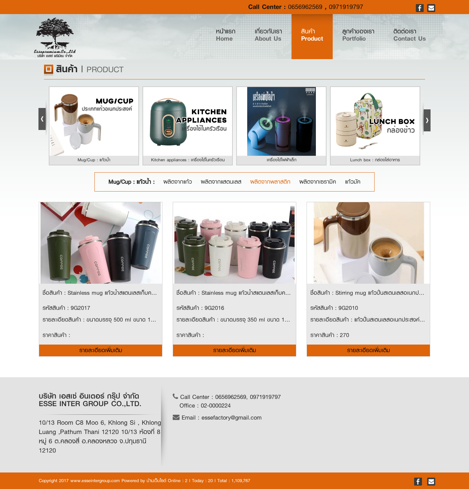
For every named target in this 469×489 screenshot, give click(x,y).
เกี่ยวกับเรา (268, 35)
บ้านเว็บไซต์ (156, 480)
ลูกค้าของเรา (358, 35)
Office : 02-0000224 (205, 405)
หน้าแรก (230, 35)
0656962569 (305, 7)
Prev (43, 118)
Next (426, 118)
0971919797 (346, 7)
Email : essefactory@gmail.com (221, 417)
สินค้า (312, 35)
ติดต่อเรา (409, 35)
